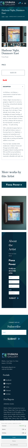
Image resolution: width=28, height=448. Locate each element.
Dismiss (14, 441)
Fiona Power (5, 57)
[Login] (22, 3)
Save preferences (14, 444)
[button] (5, 45)
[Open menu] (26, 3)
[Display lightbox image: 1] (14, 34)
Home (3, 16)
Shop (7, 16)
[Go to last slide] (3, 34)
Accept (14, 437)
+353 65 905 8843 (7, 369)
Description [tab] (7, 86)
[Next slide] (25, 34)
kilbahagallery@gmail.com (8, 367)
